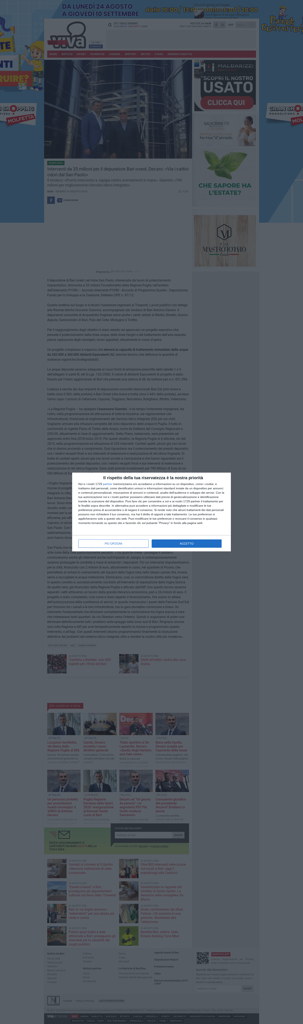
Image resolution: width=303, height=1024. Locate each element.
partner (107, 484)
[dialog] (151, 512)
